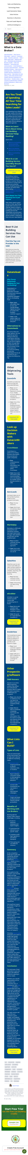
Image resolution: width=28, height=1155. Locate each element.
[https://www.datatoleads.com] (15, 1139)
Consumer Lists (14, 772)
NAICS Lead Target (9, 59)
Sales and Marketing (14, 4)
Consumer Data (8, 70)
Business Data (16, 70)
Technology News (14, 7)
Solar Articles (14, 14)
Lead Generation (8, 54)
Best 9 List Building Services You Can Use (15, 149)
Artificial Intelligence (14, 25)
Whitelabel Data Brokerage (14, 61)
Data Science (18, 69)
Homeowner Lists (15, 783)
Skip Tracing (17, 54)
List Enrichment (11, 887)
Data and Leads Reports (14, 21)
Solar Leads (7, 56)
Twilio (21, 57)
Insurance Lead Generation (11, 67)
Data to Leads (17, 933)
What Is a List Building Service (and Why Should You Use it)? (15, 144)
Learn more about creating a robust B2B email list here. (14, 190)
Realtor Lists (13, 795)
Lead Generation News (14, 11)
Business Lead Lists (13, 57)
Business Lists (14, 763)
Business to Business (14, 18)
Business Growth (8, 62)
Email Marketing (18, 66)
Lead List (13, 56)
